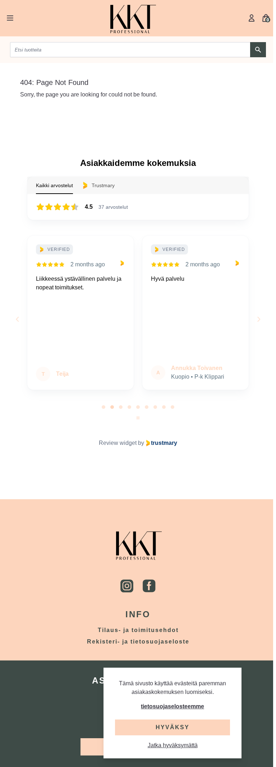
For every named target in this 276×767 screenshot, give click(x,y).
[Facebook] (149, 586)
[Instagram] (127, 586)
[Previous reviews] (17, 319)
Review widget (118, 443)
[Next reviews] (258, 319)
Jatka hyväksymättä (173, 745)
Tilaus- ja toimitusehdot (138, 630)
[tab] (103, 407)
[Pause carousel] (138, 417)
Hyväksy (172, 727)
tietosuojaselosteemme (172, 706)
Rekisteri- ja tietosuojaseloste (138, 642)
